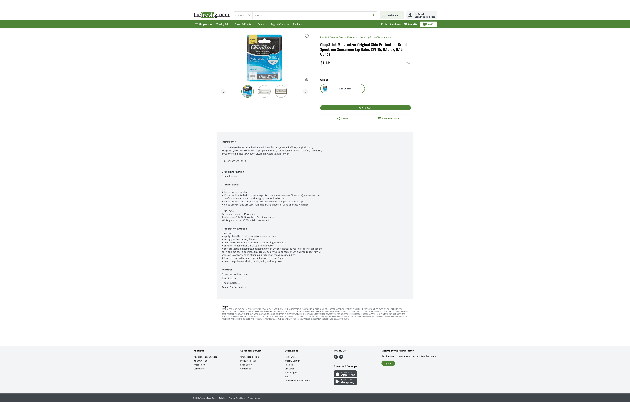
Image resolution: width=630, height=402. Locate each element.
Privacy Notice (254, 398)
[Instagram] (341, 357)
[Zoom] (306, 79)
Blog (287, 376)
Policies (222, 398)
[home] (213, 15)
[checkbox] (307, 36)
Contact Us (245, 368)
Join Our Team (201, 360)
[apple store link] (345, 376)
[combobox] (243, 15)
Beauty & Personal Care (331, 37)
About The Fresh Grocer (205, 356)
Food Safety (246, 364)
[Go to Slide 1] (247, 91)
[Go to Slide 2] (264, 91)
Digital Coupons (280, 24)
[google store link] (345, 384)
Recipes (297, 24)
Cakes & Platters (244, 24)
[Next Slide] (305, 91)
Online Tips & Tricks (249, 356)
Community (199, 368)
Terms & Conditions (237, 398)
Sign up (388, 363)
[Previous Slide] (223, 91)
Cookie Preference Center (298, 380)
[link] (391, 24)
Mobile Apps (291, 372)
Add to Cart (366, 107)
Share (344, 118)
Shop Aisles (205, 24)
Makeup (351, 37)
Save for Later (390, 118)
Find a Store (291, 356)
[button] (400, 14)
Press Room (200, 364)
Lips (361, 37)
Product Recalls (248, 360)
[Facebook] (336, 357)
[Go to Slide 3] (281, 91)
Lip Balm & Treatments (378, 37)
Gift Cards (289, 368)
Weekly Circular (292, 360)
